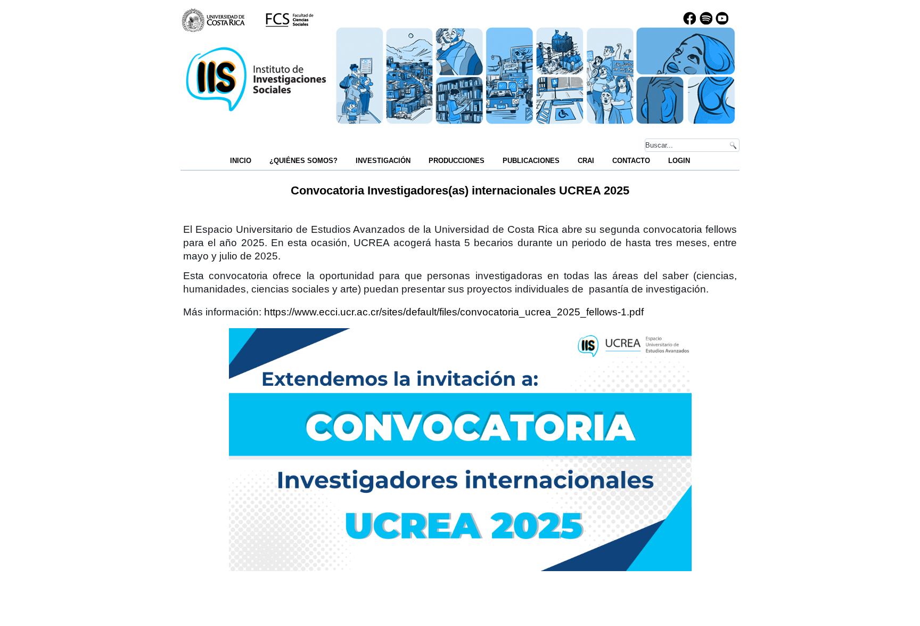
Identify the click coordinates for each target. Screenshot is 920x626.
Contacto (631, 161)
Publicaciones (531, 161)
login (679, 161)
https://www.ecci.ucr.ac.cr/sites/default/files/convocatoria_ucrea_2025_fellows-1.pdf (454, 312)
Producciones (456, 161)
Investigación (383, 161)
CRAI (586, 161)
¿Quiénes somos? (303, 161)
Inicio (240, 161)
